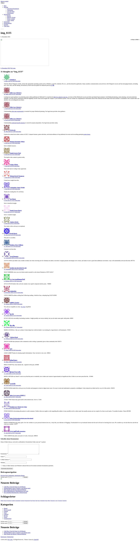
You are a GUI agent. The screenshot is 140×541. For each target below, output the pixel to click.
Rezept (34, 500)
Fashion (6, 511)
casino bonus (87, 134)
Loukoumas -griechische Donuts (13, 475)
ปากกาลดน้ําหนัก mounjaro (17, 431)
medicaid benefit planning (18, 123)
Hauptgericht (27, 500)
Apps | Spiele (10, 20)
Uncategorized (7, 518)
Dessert (5, 500)
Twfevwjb (12, 130)
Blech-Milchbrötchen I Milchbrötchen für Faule (16, 491)
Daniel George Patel (15, 153)
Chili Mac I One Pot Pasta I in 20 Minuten (15, 486)
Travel (5, 517)
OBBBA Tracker (14, 302)
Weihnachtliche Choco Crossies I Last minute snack (17, 488)
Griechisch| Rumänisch (13, 8)
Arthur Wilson (14, 164)
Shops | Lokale (11, 19)
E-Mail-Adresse (5, 459)
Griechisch (22, 500)
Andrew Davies (14, 222)
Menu (2, 3)
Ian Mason (13, 199)
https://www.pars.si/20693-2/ (17, 395)
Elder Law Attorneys (15, 92)
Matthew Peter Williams (16, 245)
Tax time (23, 306)
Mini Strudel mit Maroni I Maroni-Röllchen (15, 489)
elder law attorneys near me (60, 97)
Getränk (13, 500)
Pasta (31, 500)
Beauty (6, 508)
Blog (5, 5)
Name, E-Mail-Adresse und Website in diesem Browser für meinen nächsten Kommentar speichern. (28, 465)
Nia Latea (12, 68)
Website (3, 462)
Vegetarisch (60, 500)
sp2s (11, 348)
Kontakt (6, 24)
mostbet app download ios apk (18, 268)
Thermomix (10, 10)
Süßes (49, 500)
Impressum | (4, 537)
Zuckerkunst (10, 13)
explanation (13, 291)
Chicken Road (14, 337)
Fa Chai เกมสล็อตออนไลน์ (17, 279)
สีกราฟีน (12, 325)
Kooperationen (8, 23)
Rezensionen (7, 14)
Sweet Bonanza (14, 256)
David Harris (13, 233)
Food (5, 513)
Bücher (9, 16)
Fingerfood (9, 500)
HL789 (12, 314)
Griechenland (17, 500)
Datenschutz (10, 537)
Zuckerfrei (65, 500)
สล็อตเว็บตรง (13, 360)
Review (6, 515)
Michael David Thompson (17, 176)
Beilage (2, 500)
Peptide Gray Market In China (18, 407)
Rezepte (6, 7)
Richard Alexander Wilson (17, 141)
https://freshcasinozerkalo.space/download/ (21, 418)
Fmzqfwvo (13, 79)
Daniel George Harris (16, 210)
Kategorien (7, 21)
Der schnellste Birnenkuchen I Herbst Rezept (15, 492)
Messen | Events (11, 17)
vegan (56, 500)
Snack (46, 500)
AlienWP (36, 539)
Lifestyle (6, 514)
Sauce (39, 500)
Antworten (17, 81)
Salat (36, 500)
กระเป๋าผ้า (13, 383)
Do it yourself (7, 510)
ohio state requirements (17, 111)
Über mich (6, 26)
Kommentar (4, 453)
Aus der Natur (10, 11)
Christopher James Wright (17, 187)
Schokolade (42, 500)
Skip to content (4, 1)
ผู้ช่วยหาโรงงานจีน (15, 372)
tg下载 (52, 85)
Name (3, 456)
